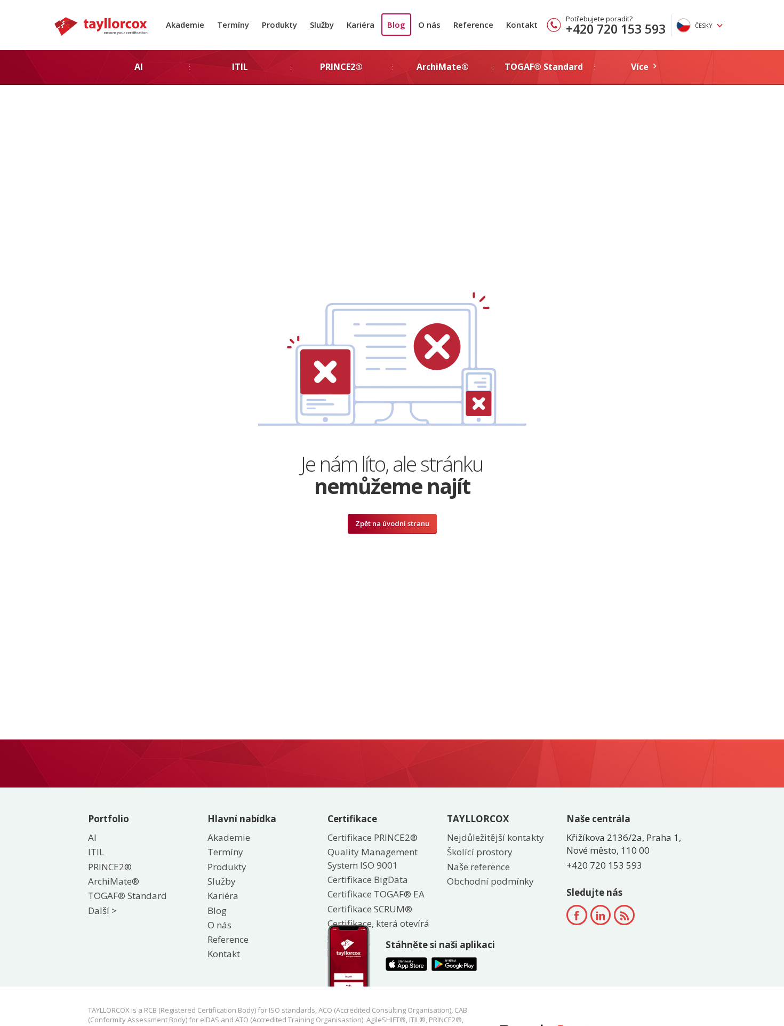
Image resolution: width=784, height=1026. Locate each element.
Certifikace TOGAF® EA (376, 894)
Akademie (185, 24)
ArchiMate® (113, 881)
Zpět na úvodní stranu (392, 523)
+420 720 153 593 (616, 28)
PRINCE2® (110, 867)
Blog (396, 24)
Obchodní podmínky (490, 881)
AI (92, 837)
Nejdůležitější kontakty (495, 837)
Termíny (233, 24)
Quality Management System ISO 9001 (372, 858)
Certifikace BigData (367, 879)
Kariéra (360, 24)
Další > (102, 910)
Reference (473, 24)
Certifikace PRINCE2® (372, 837)
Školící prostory (480, 852)
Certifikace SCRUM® (369, 909)
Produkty (279, 24)
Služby (322, 24)
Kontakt (522, 24)
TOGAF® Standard (127, 895)
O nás (429, 24)
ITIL (96, 852)
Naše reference (478, 867)
